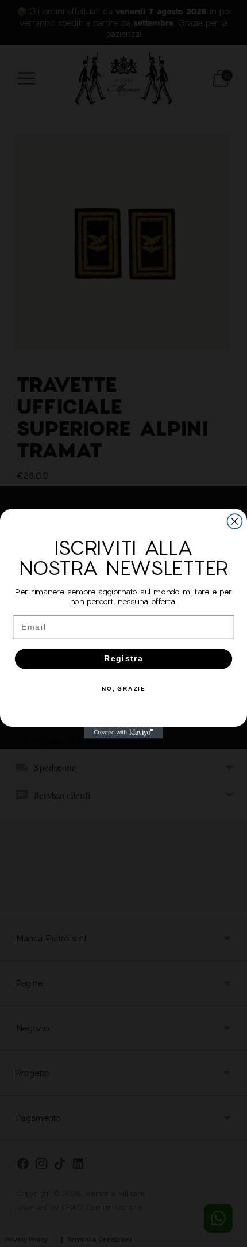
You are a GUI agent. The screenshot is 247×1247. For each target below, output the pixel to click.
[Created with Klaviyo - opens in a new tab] (123, 732)
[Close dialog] (234, 521)
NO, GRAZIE (124, 688)
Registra (124, 658)
